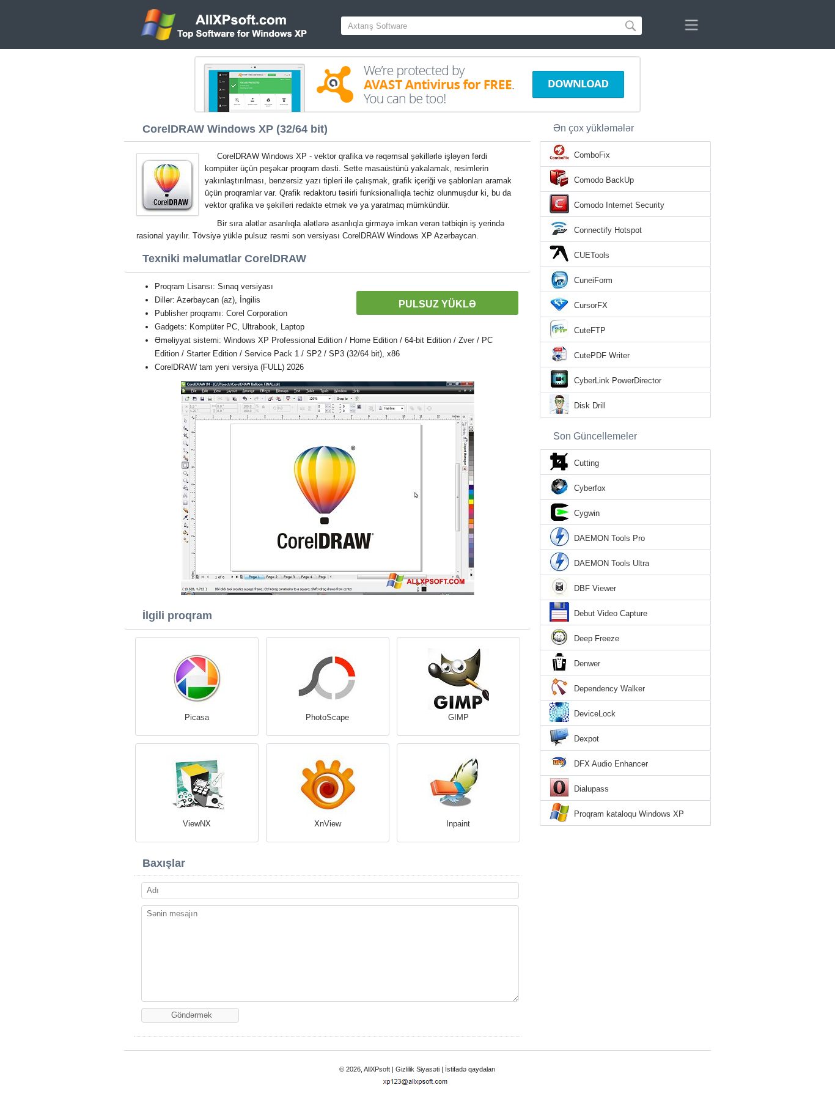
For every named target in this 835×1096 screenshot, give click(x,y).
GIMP (458, 717)
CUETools (591, 255)
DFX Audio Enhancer (611, 763)
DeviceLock (595, 713)
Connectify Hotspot (608, 230)
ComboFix (592, 155)
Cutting (586, 463)
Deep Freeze (596, 638)
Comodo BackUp (604, 180)
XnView (327, 823)
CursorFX (591, 305)
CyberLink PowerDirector (617, 380)
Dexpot (586, 738)
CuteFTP (590, 330)
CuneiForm (593, 280)
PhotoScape (327, 717)
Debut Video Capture (610, 613)
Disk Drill (590, 405)
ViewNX (197, 823)
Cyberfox (590, 488)
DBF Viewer (595, 588)
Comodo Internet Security (619, 205)
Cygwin (587, 513)
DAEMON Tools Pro (609, 538)
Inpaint (458, 823)
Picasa (197, 717)
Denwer (587, 663)
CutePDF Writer (602, 355)
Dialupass (591, 788)
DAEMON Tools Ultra (611, 563)
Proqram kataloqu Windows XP (629, 813)
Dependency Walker (609, 688)
